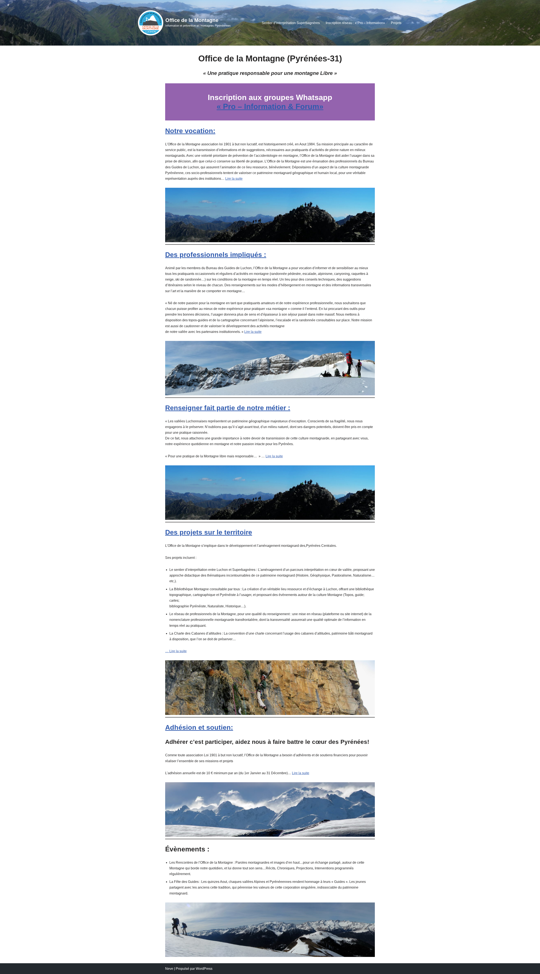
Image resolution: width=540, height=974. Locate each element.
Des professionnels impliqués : (215, 254)
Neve (169, 968)
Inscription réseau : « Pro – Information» (355, 23)
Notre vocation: (190, 131)
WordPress (204, 968)
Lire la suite (234, 178)
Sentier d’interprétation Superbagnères (291, 23)
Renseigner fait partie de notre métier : (227, 408)
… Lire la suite (176, 651)
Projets (396, 23)
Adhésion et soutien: (199, 727)
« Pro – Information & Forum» (270, 106)
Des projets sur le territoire (208, 532)
